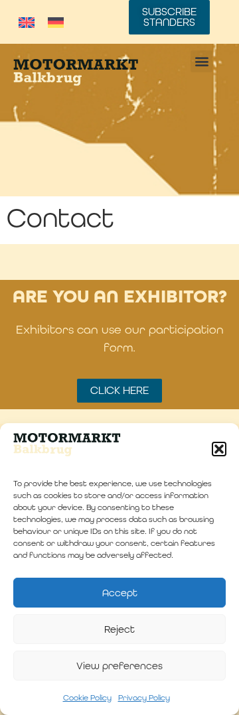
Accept (119, 592)
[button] (219, 449)
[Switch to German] (55, 22)
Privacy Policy (144, 697)
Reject (119, 629)
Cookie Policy (87, 697)
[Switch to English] (26, 22)
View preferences (119, 665)
